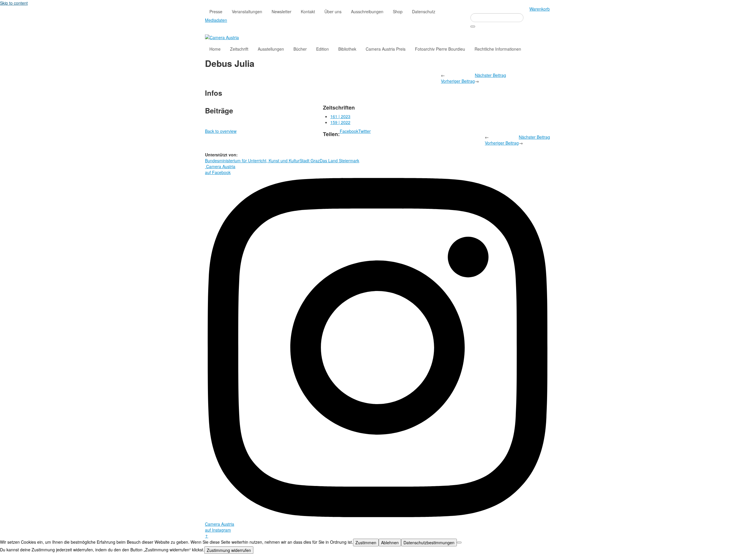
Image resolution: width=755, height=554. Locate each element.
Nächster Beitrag (490, 75)
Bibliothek (347, 49)
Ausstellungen (271, 49)
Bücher (300, 49)
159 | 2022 (340, 122)
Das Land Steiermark (339, 160)
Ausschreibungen (367, 11)
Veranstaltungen (247, 11)
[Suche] (472, 26)
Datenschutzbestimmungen (428, 542)
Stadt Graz (310, 160)
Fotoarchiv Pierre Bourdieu (440, 49)
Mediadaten (216, 20)
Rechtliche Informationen (498, 49)
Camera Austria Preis (386, 49)
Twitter (364, 131)
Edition (322, 49)
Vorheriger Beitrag (458, 81)
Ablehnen (390, 542)
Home (215, 49)
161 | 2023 (340, 116)
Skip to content (14, 3)
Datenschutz (423, 11)
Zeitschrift (239, 49)
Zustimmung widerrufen (229, 550)
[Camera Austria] (222, 37)
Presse (215, 11)
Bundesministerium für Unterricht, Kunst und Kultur (252, 160)
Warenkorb (539, 9)
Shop (398, 11)
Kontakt (308, 11)
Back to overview (221, 131)
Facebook (349, 131)
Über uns (333, 11)
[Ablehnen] (459, 542)
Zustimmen (365, 542)
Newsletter (281, 11)
